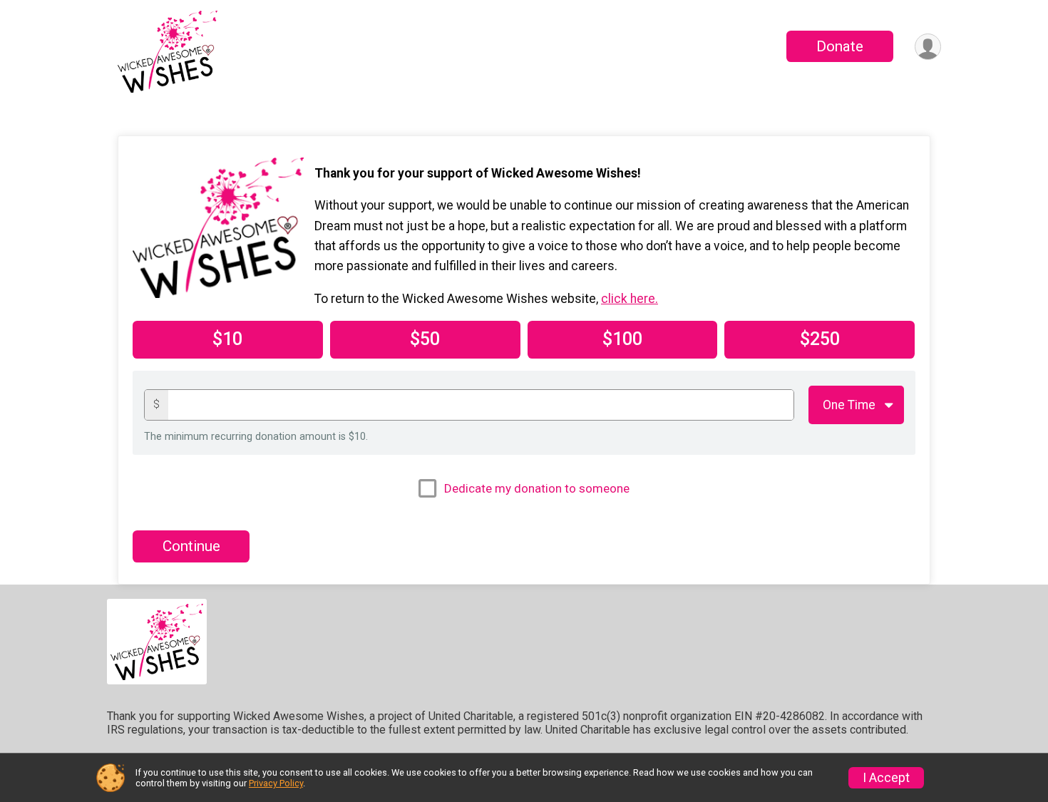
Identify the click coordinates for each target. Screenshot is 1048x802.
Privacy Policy (276, 783)
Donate (839, 46)
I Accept (886, 778)
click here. (629, 299)
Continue (191, 546)
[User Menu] (928, 47)
